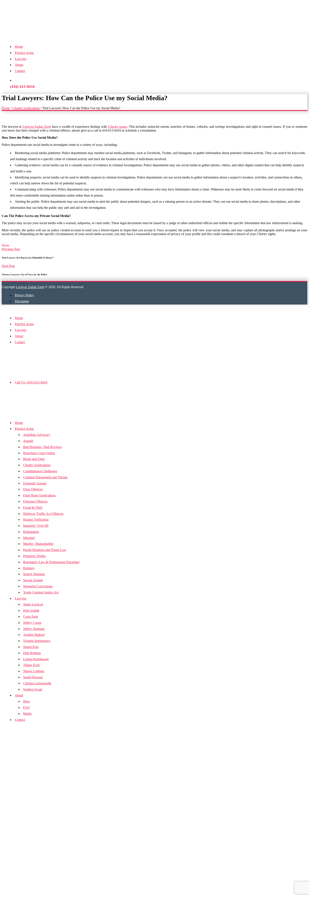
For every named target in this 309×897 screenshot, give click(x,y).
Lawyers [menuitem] (20, 598)
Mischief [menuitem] (29, 538)
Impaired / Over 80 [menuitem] (35, 525)
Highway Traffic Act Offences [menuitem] (43, 513)
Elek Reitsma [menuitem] (32, 653)
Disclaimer (22, 301)
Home (19, 46)
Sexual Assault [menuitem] (33, 580)
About (19, 65)
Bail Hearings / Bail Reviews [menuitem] (42, 447)
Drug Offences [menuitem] (33, 489)
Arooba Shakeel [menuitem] (34, 634)
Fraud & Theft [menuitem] (32, 507)
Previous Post (11, 249)
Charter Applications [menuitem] (36, 465)
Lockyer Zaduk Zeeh (36, 126)
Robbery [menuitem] (29, 568)
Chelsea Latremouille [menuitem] (37, 683)
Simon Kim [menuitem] (30, 647)
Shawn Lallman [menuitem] (33, 671)
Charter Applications (26, 108)
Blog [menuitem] (26, 701)
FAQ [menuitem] (26, 707)
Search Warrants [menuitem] (34, 574)
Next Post (8, 266)
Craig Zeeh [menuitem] (30, 616)
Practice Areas (24, 53)
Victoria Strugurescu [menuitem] (36, 641)
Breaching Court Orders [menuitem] (39, 453)
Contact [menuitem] (20, 719)
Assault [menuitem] (28, 441)
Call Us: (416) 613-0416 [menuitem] (31, 382)
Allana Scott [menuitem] (31, 665)
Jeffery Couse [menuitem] (32, 622)
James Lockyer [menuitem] (33, 604)
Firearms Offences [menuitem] (35, 501)
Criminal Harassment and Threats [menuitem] (45, 477)
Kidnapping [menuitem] (31, 532)
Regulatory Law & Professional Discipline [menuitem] (51, 562)
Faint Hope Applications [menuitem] (39, 495)
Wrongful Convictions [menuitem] (38, 586)
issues (117, 126)
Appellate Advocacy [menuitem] (36, 435)
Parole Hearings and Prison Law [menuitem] (44, 550)
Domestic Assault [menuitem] (34, 483)
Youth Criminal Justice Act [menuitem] (41, 592)
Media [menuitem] (27, 713)
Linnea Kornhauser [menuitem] (36, 659)
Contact (20, 71)
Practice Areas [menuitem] (24, 428)
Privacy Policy (24, 295)
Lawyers (20, 59)
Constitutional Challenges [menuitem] (40, 471)
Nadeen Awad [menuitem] (32, 689)
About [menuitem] (19, 695)
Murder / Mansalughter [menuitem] (38, 544)
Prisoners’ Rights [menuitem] (34, 556)
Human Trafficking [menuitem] (36, 519)
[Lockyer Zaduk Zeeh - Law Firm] (66, 32)
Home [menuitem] (19, 423)
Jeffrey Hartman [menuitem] (34, 629)
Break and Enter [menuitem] (34, 459)
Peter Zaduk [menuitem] (31, 610)
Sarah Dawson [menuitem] (33, 677)
